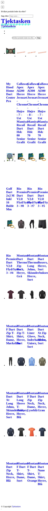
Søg (38, 38)
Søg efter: (5, 16)
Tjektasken (16, 506)
